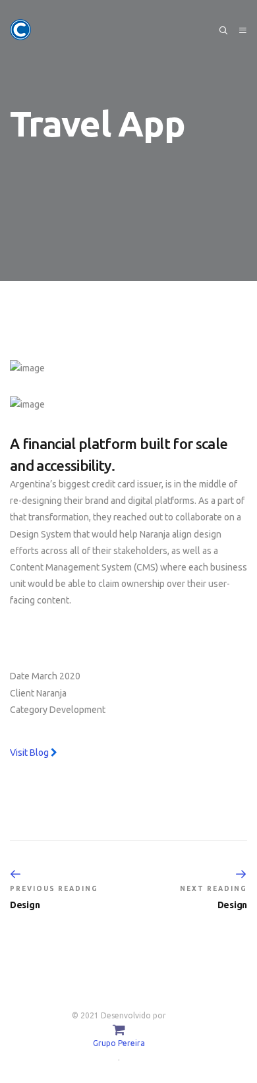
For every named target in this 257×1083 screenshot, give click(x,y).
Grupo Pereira (119, 1043)
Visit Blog (30, 752)
